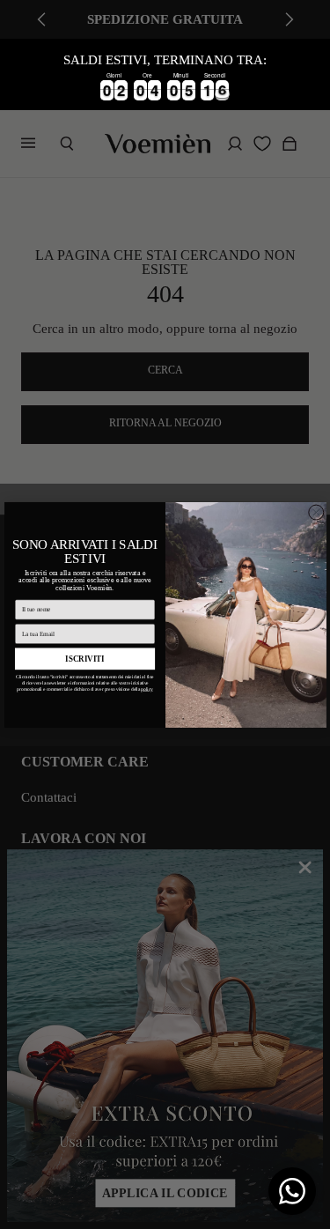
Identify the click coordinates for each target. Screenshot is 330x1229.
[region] (165, 74)
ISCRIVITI (85, 658)
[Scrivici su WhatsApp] (292, 1191)
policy (146, 689)
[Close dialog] (316, 512)
